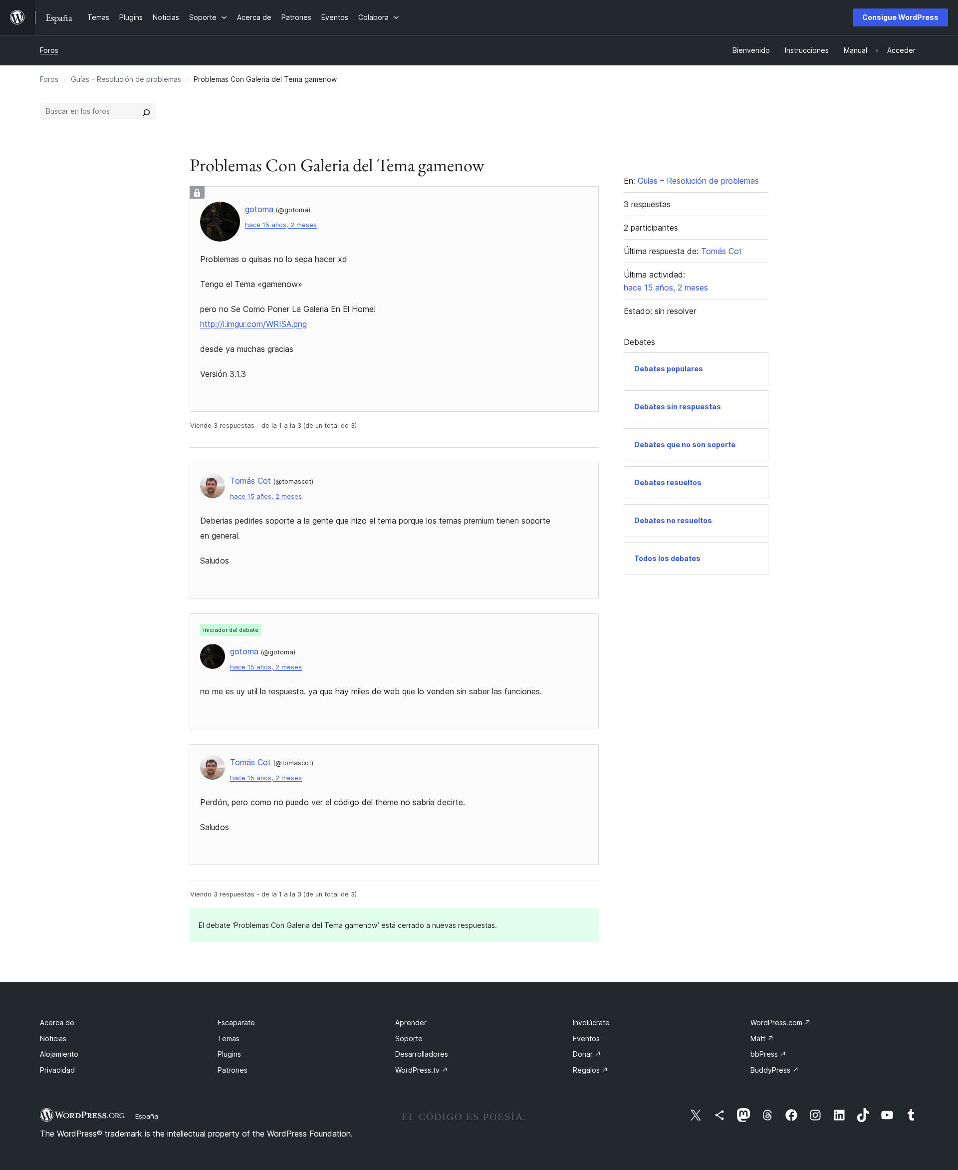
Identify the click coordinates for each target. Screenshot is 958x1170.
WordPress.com (780, 1022)
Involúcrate (591, 1022)
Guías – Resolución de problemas (126, 79)
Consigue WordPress (900, 17)
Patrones (232, 1070)
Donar (587, 1054)
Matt (762, 1038)
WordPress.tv (421, 1070)
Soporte (409, 1038)
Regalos (590, 1070)
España (146, 1116)
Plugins (229, 1054)
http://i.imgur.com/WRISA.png (253, 324)
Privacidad (57, 1070)
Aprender (411, 1022)
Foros (49, 50)
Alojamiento (59, 1054)
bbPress (768, 1054)
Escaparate (236, 1022)
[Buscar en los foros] (146, 111)
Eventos (586, 1038)
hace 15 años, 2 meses (281, 225)
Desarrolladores (421, 1054)
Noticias (53, 1038)
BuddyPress (774, 1070)
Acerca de (57, 1022)
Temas (229, 1038)
